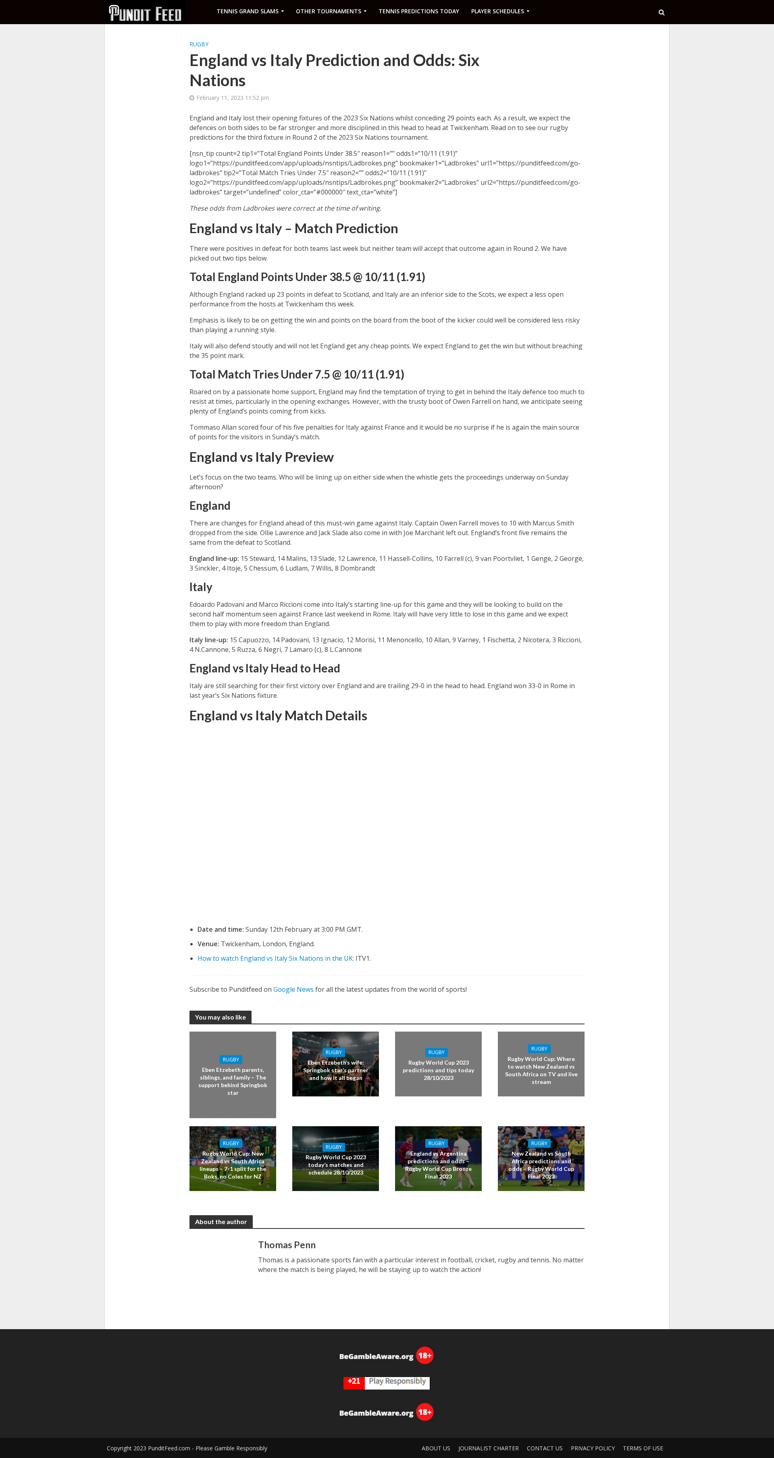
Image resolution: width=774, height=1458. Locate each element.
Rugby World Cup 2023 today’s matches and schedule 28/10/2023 (336, 1165)
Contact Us (545, 1448)
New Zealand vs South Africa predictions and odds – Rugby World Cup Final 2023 (541, 1164)
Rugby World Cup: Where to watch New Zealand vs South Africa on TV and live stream (541, 1070)
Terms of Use (643, 1448)
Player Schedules (497, 11)
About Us (436, 1448)
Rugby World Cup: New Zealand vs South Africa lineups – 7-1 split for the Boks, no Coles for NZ (233, 1164)
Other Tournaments (328, 11)
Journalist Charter (488, 1448)
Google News (293, 989)
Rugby (198, 44)
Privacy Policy (593, 1448)
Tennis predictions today (419, 11)
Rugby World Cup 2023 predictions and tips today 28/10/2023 (438, 1070)
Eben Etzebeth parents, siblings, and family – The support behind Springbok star (232, 1081)
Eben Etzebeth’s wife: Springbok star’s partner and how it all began (335, 1070)
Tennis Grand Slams (247, 11)
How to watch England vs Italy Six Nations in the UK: (276, 958)
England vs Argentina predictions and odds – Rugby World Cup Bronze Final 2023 (438, 1164)
